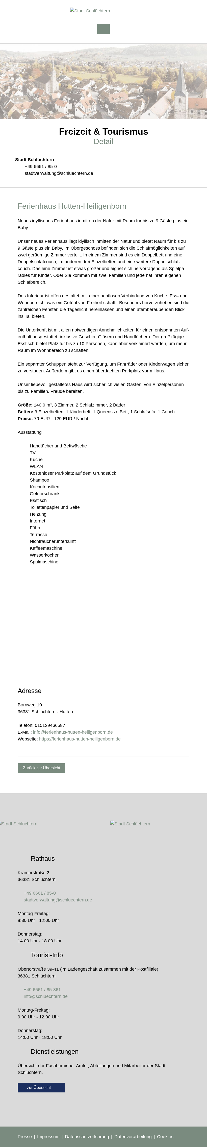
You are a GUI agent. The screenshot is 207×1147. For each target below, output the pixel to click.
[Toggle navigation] (103, 29)
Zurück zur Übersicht (41, 768)
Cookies (165, 1136)
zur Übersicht (39, 1087)
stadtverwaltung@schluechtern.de (59, 173)
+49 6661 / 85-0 (41, 166)
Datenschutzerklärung (87, 1136)
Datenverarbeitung (133, 1136)
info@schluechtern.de (46, 996)
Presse (25, 1136)
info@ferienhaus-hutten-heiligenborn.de (73, 732)
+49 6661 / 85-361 (42, 989)
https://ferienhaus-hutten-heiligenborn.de (80, 739)
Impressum (48, 1136)
